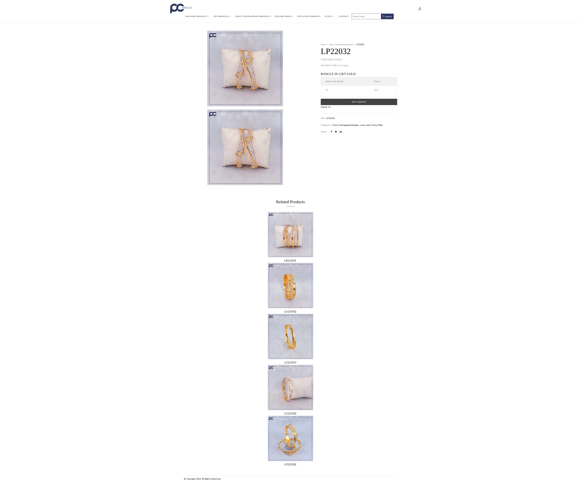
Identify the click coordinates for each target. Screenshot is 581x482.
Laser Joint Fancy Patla (371, 125)
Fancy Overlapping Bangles (341, 44)
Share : (324, 131)
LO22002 (290, 413)
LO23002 (290, 311)
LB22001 (290, 260)
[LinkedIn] (341, 131)
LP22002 (290, 464)
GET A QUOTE (359, 102)
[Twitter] (336, 131)
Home (323, 44)
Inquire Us (326, 107)
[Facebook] (331, 131)
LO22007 (290, 362)
